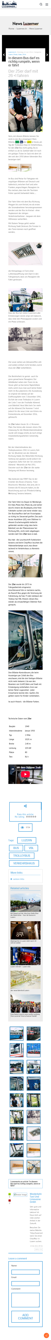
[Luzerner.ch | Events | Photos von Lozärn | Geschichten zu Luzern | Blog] (9, 4)
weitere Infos (18, 879)
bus (16, 848)
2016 (24, 54)
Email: (14, 1277)
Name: (14, 1265)
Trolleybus (21, 856)
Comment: (16, 1288)
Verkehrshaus (24, 863)
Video (20, 54)
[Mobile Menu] (47, 4)
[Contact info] (46, 1335)
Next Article (47, 54)
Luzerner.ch (12, 52)
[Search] (41, 4)
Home (11, 28)
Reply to (38, 1249)
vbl (31, 848)
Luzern (10, 54)
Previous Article (4, 54)
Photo (15, 54)
